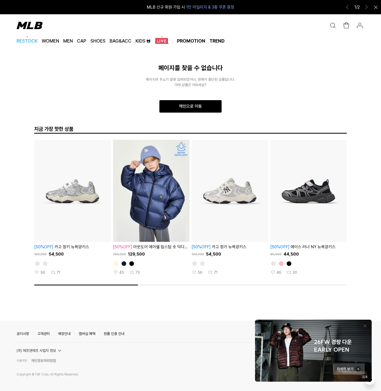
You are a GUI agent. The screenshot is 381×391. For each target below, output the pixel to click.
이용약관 (22, 360)
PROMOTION (191, 41)
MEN (68, 41)
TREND (216, 41)
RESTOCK (27, 41)
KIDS (140, 41)
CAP (81, 41)
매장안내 (64, 334)
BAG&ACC (120, 41)
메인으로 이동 (190, 106)
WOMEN (50, 41)
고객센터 (43, 334)
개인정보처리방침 (43, 361)
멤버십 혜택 (87, 334)
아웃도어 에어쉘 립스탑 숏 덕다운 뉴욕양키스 (150, 247)
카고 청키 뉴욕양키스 (61, 246)
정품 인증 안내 (114, 334)
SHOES (97, 41)
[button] (40, 350)
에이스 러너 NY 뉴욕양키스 (303, 246)
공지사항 (23, 334)
